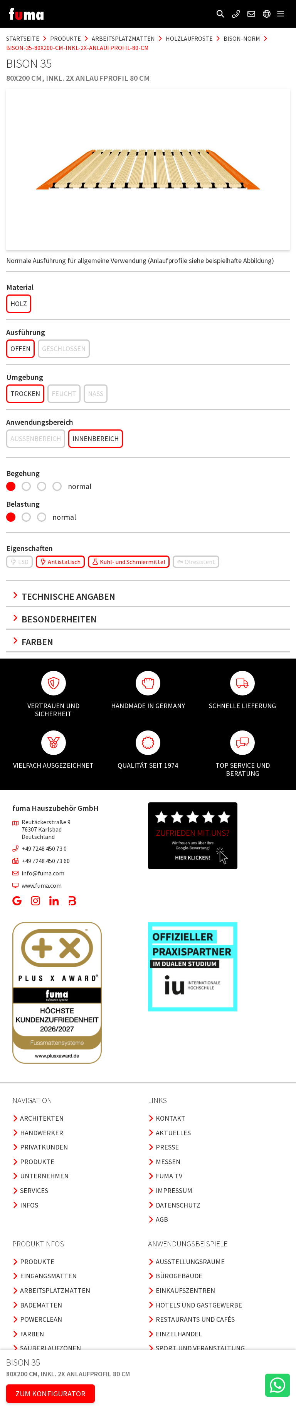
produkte (65, 38)
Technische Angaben (68, 596)
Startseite (22, 38)
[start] (26, 14)
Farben (37, 642)
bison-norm (242, 38)
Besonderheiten (59, 619)
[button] (220, 14)
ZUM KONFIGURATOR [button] (50, 1393)
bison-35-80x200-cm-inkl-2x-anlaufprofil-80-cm (77, 48)
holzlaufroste (189, 38)
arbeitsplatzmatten (123, 38)
